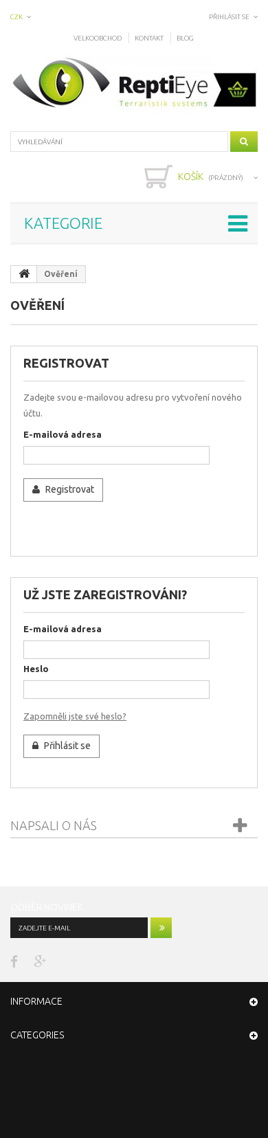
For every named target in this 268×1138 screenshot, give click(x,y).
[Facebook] (14, 960)
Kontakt (149, 38)
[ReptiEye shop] (134, 84)
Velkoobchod (98, 38)
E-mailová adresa (62, 434)
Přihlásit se (229, 17)
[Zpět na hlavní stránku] (24, 274)
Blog (185, 38)
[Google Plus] (40, 960)
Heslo (36, 668)
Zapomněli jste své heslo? (74, 716)
